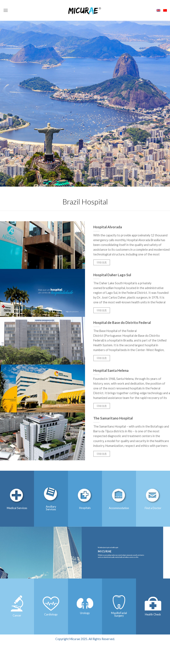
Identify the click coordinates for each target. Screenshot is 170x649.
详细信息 (102, 262)
